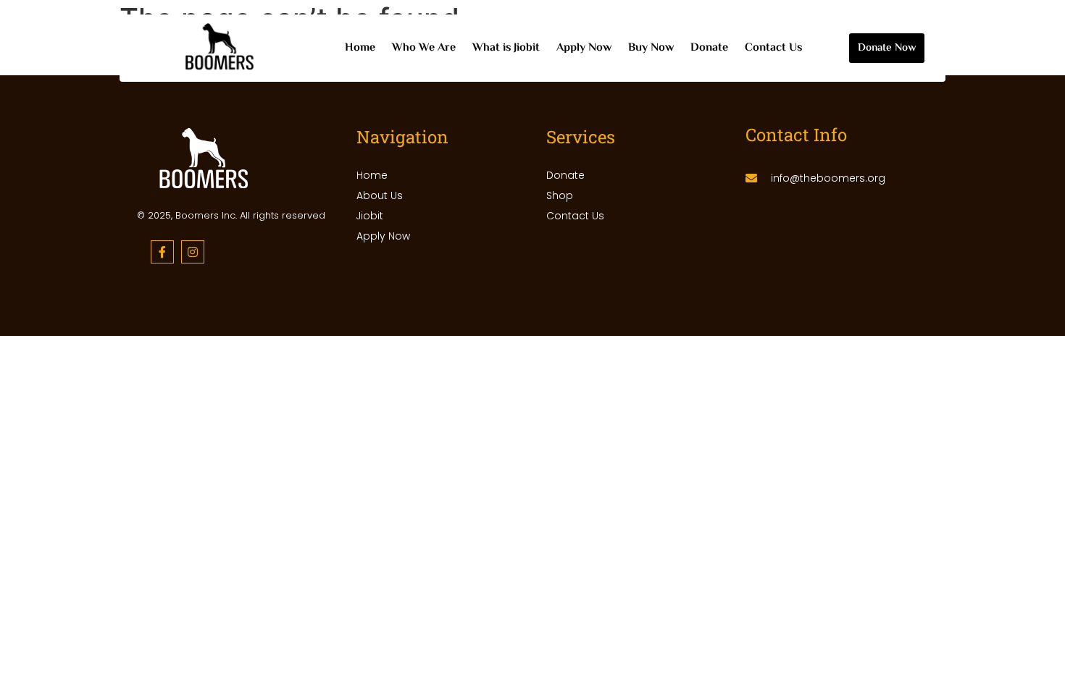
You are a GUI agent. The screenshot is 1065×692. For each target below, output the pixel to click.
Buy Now (651, 48)
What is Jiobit (506, 48)
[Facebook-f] (162, 251)
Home (360, 48)
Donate (709, 48)
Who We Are (424, 48)
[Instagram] (192, 251)
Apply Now (583, 48)
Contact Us (773, 48)
